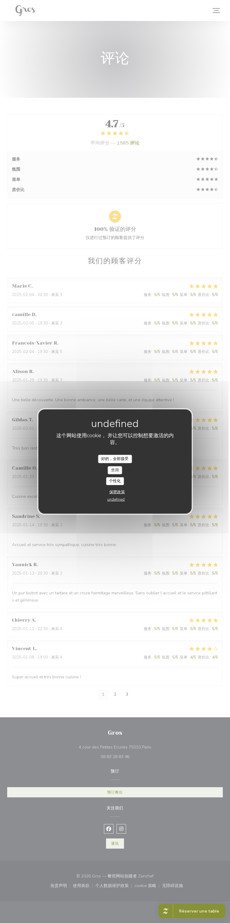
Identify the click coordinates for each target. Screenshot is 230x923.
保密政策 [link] (117, 491)
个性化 (115, 481)
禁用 (115, 470)
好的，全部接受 (114, 459)
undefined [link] (116, 499)
